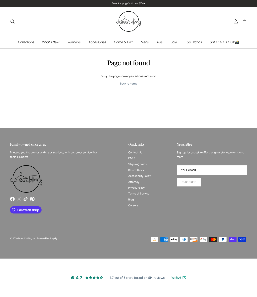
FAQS (131, 158)
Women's (74, 42)
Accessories (97, 42)
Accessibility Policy (139, 176)
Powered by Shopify (47, 238)
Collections (26, 42)
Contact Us (135, 152)
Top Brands (193, 42)
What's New (50, 42)
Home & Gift (123, 42)
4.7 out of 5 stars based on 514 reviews (137, 278)
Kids (159, 42)
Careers (133, 205)
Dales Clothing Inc (27, 238)
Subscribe (189, 182)
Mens (145, 42)
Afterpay (133, 182)
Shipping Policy (137, 164)
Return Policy (136, 170)
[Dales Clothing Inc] (128, 21)
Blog (131, 199)
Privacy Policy (136, 187)
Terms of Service (138, 193)
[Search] (12, 21)
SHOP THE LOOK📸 (224, 42)
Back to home (128, 83)
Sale (173, 42)
